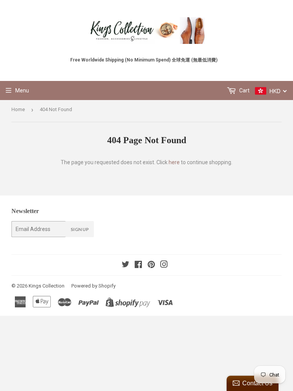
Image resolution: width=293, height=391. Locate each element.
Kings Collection (46, 286)
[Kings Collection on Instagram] (164, 265)
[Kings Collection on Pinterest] (151, 265)
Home (18, 109)
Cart (244, 90)
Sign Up (80, 229)
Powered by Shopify (93, 286)
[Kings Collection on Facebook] (138, 265)
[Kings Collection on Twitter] (125, 265)
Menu (22, 90)
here (174, 162)
